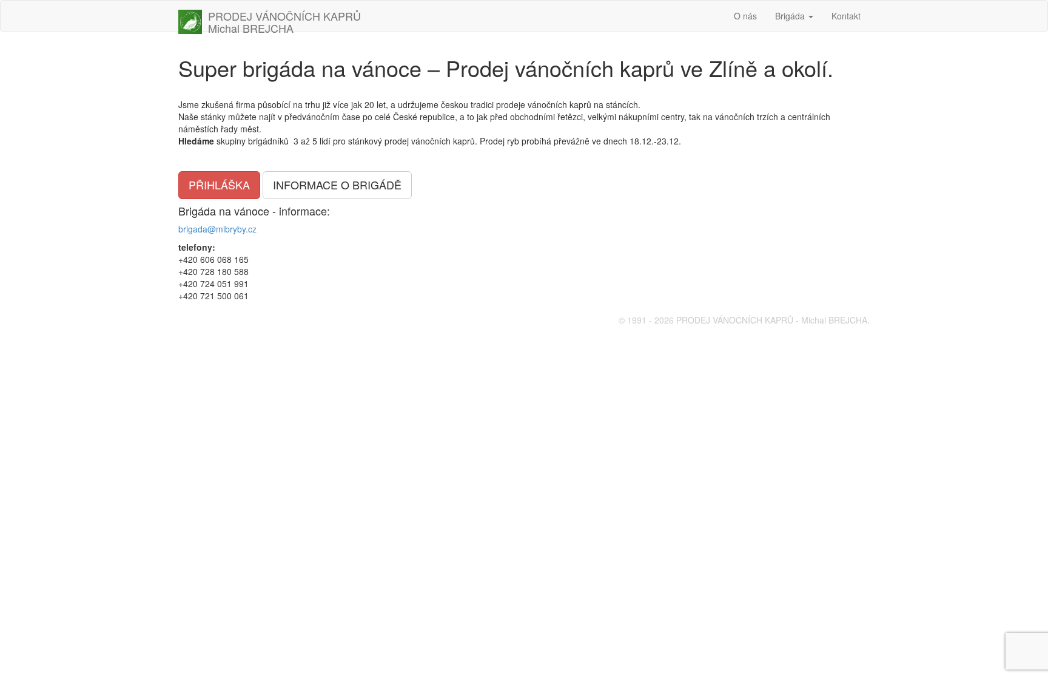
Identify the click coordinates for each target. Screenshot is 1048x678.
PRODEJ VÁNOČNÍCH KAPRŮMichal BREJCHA (284, 19)
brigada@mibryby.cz (217, 229)
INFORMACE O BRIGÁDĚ (337, 184)
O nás (745, 16)
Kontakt (846, 16)
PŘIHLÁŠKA (219, 184)
